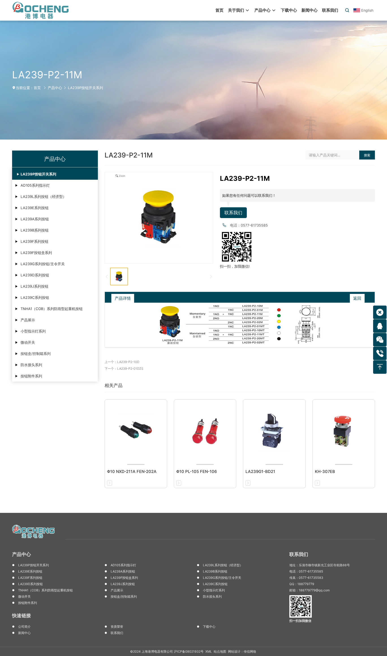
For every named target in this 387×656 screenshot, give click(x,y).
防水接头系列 (31, 365)
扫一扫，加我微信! (234, 266)
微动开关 (28, 342)
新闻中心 (24, 633)
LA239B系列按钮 (35, 230)
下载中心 (209, 626)
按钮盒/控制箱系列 (36, 353)
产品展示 (28, 320)
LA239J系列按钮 (34, 286)
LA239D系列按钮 (35, 275)
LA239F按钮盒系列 (36, 252)
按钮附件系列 (31, 376)
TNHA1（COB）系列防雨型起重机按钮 (52, 308)
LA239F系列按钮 (34, 241)
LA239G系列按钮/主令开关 (43, 264)
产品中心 (55, 87)
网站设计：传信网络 (242, 651)
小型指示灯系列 (33, 331)
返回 (357, 298)
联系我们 (233, 212)
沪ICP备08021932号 (189, 651)
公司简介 (24, 626)
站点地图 (220, 651)
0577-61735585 (254, 225)
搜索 (367, 155)
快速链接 (21, 615)
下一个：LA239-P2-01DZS (124, 368)
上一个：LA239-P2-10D (122, 362)
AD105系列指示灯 (35, 185)
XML (208, 651)
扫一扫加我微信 (300, 621)
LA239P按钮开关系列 (85, 87)
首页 (37, 87)
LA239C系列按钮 (35, 297)
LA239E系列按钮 (35, 208)
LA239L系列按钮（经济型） (43, 196)
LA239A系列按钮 (35, 219)
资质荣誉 (117, 626)
